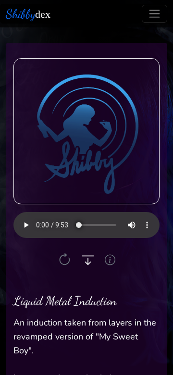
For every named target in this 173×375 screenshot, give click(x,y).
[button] (64, 260)
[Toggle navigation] (154, 14)
